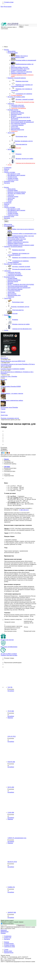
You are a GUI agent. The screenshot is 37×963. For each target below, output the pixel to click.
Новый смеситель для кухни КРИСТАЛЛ (13, 361)
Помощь (3, 933)
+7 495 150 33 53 (24, 510)
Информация (4, 931)
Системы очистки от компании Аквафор (13, 368)
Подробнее (11, 691)
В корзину (4, 449)
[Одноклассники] (5, 453)
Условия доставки (13, 178)
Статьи (6, 949)
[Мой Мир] (7, 453)
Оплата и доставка (9, 172)
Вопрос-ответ (8, 951)
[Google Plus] (9, 453)
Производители (8, 952)
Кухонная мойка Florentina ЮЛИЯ (11, 386)
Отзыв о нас (7, 937)
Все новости (4, 358)
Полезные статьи (9, 181)
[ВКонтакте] (2, 453)
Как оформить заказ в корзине (16, 175)
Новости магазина (8, 923)
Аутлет (10, 164)
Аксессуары (11, 132)
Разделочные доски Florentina (9, 407)
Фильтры (10, 149)
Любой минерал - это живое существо (12, 393)
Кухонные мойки (13, 52)
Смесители (11, 103)
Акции (6, 170)
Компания (4, 930)
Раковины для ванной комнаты (17, 78)
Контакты (7, 183)
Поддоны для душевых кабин (16, 96)
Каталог (6, 49)
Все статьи (4, 379)
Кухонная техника (13, 109)
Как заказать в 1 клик (14, 173)
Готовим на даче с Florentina (9, 376)
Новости (6, 169)
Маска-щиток (11, 51)
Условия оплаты (12, 176)
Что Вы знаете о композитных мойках (12, 400)
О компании (7, 167)
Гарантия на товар (13, 180)
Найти (6, 221)
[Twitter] (4, 453)
